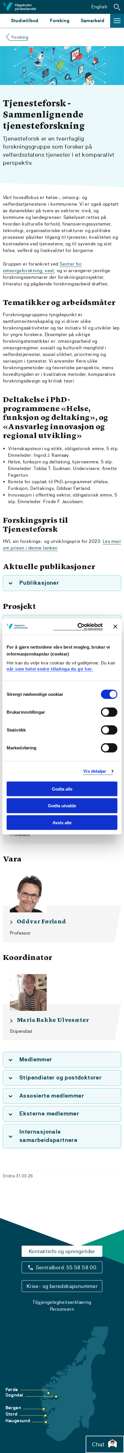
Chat (98, 1444)
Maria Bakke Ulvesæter (53, 1020)
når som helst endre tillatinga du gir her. (50, 668)
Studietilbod (24, 20)
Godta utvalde (62, 805)
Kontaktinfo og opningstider (62, 1251)
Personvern (62, 1309)
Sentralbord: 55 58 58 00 (66, 1267)
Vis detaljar (94, 771)
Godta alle (62, 788)
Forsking (59, 20)
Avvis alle (62, 822)
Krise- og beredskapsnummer (62, 1286)
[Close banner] (115, 626)
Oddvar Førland (41, 922)
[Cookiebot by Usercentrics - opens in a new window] (78, 626)
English (99, 7)
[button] (117, 7)
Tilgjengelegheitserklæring (62, 1302)
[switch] (109, 712)
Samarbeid (92, 20)
